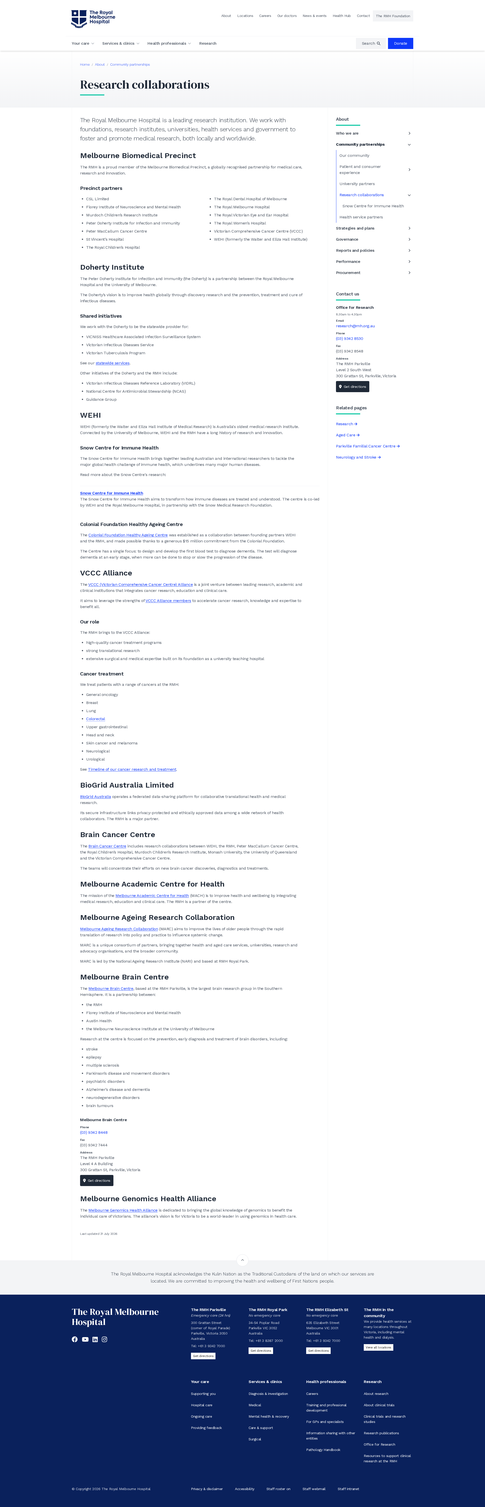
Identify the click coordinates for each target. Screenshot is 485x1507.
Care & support (261, 1428)
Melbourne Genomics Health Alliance (122, 1210)
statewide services (113, 363)
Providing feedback (206, 1428)
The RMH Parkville (208, 1309)
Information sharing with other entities (330, 1435)
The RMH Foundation (393, 16)
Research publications (381, 1433)
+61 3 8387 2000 (269, 1341)
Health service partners (361, 217)
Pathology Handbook (323, 1450)
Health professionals (166, 43)
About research (376, 1394)
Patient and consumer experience (360, 169)
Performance (348, 261)
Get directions (99, 1180)
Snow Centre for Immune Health (111, 493)
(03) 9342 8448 (93, 1132)
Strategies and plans (355, 228)
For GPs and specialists (325, 1422)
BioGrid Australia (95, 796)
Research (207, 43)
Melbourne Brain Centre (110, 988)
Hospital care (201, 1405)
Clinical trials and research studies (385, 1419)
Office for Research (379, 1444)
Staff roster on (278, 1489)
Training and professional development (326, 1407)
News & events (315, 16)
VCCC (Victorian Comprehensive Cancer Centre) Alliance (140, 584)
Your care (80, 43)
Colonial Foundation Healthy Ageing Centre (128, 535)
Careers (265, 16)
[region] (371, 43)
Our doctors (287, 16)
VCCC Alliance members (168, 600)
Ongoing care (201, 1416)
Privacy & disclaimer (207, 1489)
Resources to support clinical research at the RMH (387, 1458)
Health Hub (342, 16)
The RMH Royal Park (268, 1309)
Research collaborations (362, 194)
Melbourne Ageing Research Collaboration (119, 928)
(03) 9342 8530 (349, 338)
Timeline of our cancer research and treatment (132, 769)
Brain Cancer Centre (107, 846)
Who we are (347, 133)
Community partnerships (130, 64)
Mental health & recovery (269, 1416)
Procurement (348, 272)
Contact (363, 16)
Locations (245, 16)
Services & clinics (118, 43)
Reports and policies (355, 250)
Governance (347, 239)
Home (85, 64)
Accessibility (244, 1489)
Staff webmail (314, 1489)
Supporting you (203, 1394)
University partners (357, 183)
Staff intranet (348, 1489)
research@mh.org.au (355, 325)
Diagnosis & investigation (268, 1394)
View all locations (378, 1347)
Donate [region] (400, 43)
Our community (354, 155)
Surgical (255, 1439)
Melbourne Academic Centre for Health (152, 895)
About (226, 16)
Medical (255, 1405)
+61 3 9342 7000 (211, 1346)
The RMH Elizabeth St (327, 1309)
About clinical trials (379, 1405)
